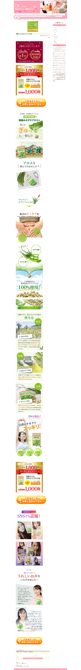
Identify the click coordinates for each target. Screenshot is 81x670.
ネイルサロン (25, 14)
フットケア (56, 62)
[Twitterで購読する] (56, 22)
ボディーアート (55, 67)
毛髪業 (57, 77)
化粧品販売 (62, 74)
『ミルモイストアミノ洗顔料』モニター (21, 663)
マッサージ (59, 67)
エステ (30, 14)
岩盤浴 (61, 75)
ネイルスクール (61, 56)
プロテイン (62, 62)
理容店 (59, 77)
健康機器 (57, 74)
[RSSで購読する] (61, 22)
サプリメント (61, 53)
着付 (62, 77)
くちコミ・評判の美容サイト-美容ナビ (20, 19)
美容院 (33, 14)
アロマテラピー (58, 49)
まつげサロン (20, 14)
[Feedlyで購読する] (62, 22)
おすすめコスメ (44, 14)
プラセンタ (59, 62)
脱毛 (63, 79)
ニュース (49, 14)
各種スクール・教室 (56, 75)
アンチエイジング (64, 49)
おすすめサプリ (38, 14)
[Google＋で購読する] (59, 22)
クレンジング (57, 53)
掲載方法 (53, 14)
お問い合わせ (57, 14)
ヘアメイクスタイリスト (62, 65)
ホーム (16, 14)
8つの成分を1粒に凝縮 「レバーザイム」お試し (22, 665)
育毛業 (61, 79)
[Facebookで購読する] (57, 22)
